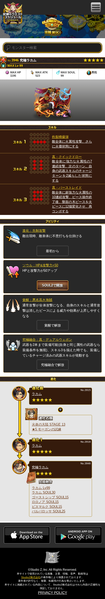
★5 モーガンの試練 (46, 429)
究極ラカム (40, 467)
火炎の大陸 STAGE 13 (48, 424)
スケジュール (13, 15)
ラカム (37, 394)
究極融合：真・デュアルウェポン (47, 340)
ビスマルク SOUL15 (47, 507)
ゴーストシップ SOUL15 (50, 497)
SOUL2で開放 (52, 285)
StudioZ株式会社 (31, 577)
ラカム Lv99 (41, 488)
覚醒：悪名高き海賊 (37, 300)
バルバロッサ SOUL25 (48, 511)
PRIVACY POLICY (52, 593)
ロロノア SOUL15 (45, 502)
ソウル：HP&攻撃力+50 (40, 265)
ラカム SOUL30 (43, 492)
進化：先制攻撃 (34, 231)
